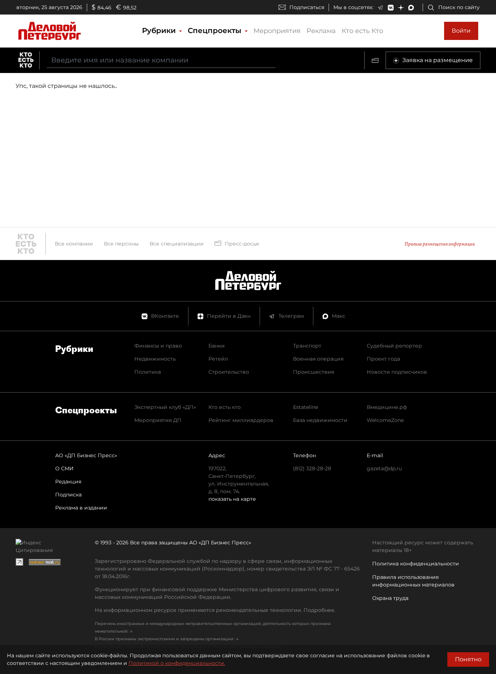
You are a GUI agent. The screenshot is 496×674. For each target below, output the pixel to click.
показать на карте (232, 499)
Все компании (74, 243)
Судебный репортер (394, 345)
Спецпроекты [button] (216, 30)
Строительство (228, 372)
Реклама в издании (81, 507)
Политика (147, 372)
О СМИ (64, 468)
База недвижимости (320, 420)
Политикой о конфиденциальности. (177, 663)
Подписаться (306, 7)
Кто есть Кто (362, 31)
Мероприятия (277, 31)
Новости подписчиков (397, 372)
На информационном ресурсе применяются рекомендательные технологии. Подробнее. (215, 610)
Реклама (321, 31)
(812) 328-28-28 (312, 468)
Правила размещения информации (439, 243)
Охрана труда (390, 598)
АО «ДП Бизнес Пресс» (86, 455)
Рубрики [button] (160, 30)
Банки (216, 345)
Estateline (305, 407)
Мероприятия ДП (158, 420)
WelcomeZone (385, 420)
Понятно (468, 659)
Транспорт (307, 345)
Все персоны (121, 243)
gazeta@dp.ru (384, 468)
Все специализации (177, 243)
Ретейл (218, 359)
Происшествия (313, 372)
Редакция (68, 481)
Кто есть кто (224, 407)
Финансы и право (158, 345)
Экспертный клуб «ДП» (165, 407)
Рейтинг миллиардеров (240, 420)
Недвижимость (155, 359)
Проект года (383, 359)
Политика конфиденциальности (415, 563)
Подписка (68, 494)
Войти (461, 30)
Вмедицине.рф (387, 407)
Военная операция (318, 359)
